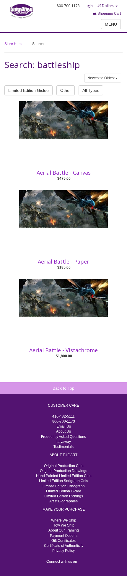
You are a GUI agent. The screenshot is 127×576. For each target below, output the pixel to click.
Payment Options (63, 536)
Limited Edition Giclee (28, 90)
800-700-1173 (63, 421)
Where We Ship (63, 520)
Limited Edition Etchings (63, 496)
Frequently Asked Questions (63, 437)
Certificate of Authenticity (63, 546)
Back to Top (63, 388)
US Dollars (106, 5)
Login (88, 5)
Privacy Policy (63, 551)
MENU (111, 24)
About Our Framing (63, 530)
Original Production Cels (63, 466)
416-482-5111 (63, 416)
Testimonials (63, 447)
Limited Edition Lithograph (64, 486)
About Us (63, 431)
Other (65, 90)
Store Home (14, 44)
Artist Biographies (63, 501)
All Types (90, 90)
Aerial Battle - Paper (63, 261)
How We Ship (63, 525)
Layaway (63, 442)
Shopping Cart (109, 13)
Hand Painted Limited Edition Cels (63, 476)
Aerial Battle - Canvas (64, 172)
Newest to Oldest (101, 78)
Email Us (63, 426)
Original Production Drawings (63, 471)
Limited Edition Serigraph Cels (63, 481)
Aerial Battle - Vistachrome (63, 350)
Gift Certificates (63, 541)
